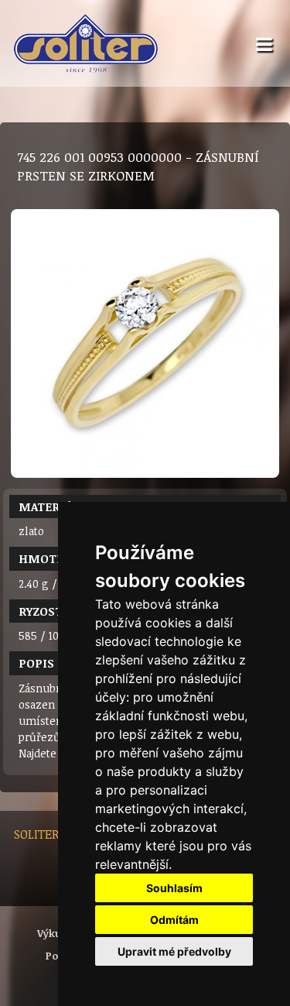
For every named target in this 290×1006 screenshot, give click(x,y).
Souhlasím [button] (174, 887)
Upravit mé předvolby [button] (174, 951)
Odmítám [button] (174, 919)
